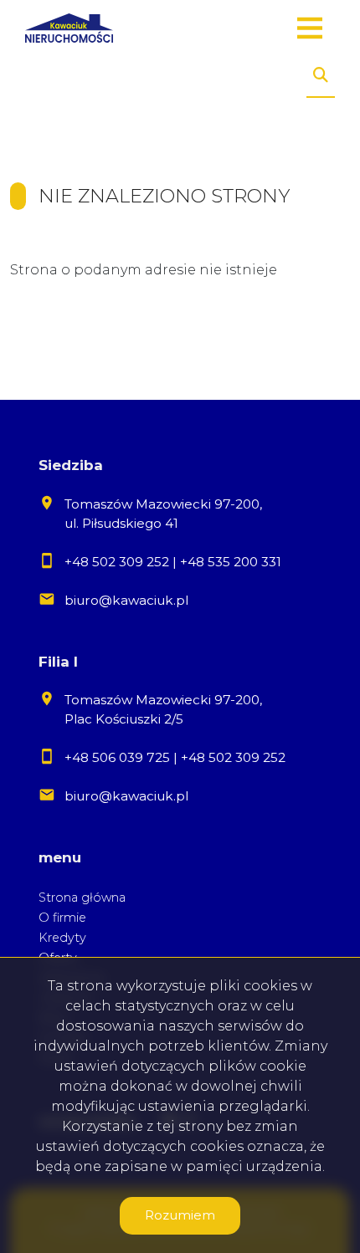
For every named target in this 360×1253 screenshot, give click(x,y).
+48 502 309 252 (116, 562)
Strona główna (82, 897)
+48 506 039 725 (117, 757)
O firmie (62, 917)
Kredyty (62, 937)
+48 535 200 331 (230, 562)
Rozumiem (180, 1215)
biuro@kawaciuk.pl (126, 600)
